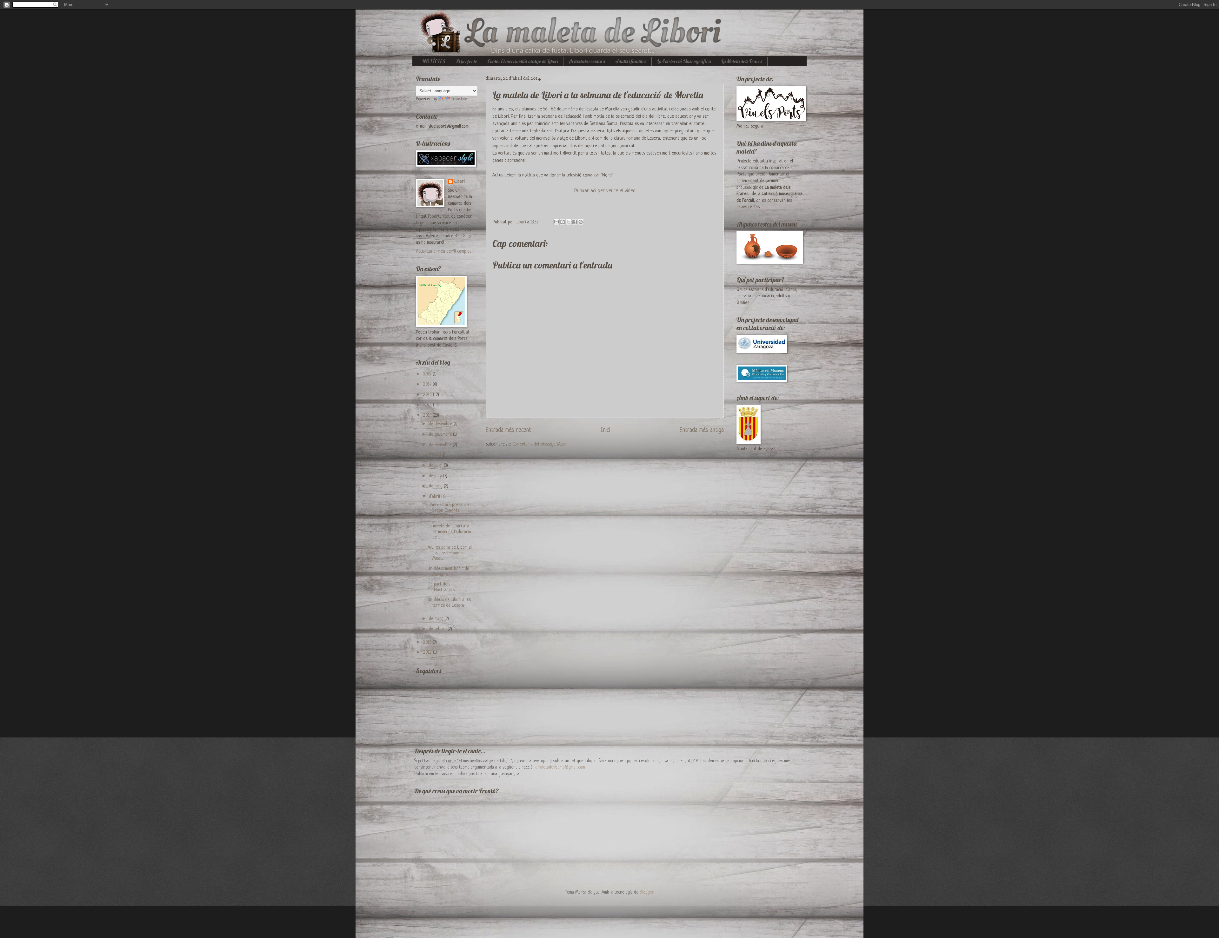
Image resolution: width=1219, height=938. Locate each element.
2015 (428, 405)
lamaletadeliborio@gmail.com (560, 767)
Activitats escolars (587, 61)
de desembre (441, 424)
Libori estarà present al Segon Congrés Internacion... (449, 511)
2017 (428, 384)
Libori (459, 181)
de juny (436, 476)
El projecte (466, 61)
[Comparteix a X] (568, 222)
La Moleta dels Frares (741, 61)
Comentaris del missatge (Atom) (540, 444)
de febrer (438, 629)
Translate (459, 99)
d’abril (435, 496)
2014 (428, 415)
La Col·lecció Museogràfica (684, 61)
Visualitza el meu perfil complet (443, 251)
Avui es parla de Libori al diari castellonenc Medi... (450, 553)
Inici (605, 430)
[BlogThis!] (562, 222)
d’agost (436, 455)
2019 (428, 374)
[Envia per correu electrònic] (556, 222)
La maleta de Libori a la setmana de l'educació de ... (449, 532)
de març (436, 619)
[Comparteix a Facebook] (574, 222)
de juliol (436, 465)
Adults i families (630, 61)
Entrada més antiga (702, 430)
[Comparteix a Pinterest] (580, 222)
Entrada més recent (508, 430)
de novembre (441, 434)
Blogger (647, 892)
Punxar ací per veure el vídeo (605, 191)
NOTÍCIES (434, 61)
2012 (428, 652)
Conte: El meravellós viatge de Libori (522, 61)
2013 (428, 642)
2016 (428, 395)
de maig (436, 486)
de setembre (441, 445)
